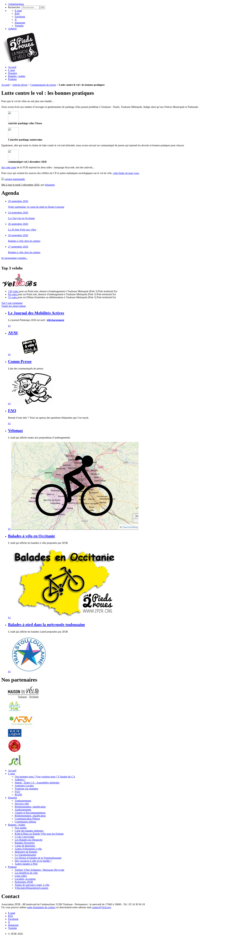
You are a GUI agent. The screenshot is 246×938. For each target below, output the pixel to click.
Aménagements (23, 800)
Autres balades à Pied (26, 863)
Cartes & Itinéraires (25, 845)
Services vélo (22, 803)
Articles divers (19, 84)
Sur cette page (8, 167)
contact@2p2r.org (101, 907)
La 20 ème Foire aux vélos (22, 229)
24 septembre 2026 (18, 212)
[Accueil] (20, 62)
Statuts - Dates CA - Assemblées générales (37, 782)
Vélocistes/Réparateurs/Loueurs (31, 888)
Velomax (15, 430)
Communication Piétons (27, 818)
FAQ (12, 410)
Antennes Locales (24, 785)
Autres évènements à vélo (28, 848)
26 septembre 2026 (18, 224)
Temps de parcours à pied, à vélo (32, 885)
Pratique (12, 79)
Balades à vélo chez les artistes (24, 241)
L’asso (11, 70)
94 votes (13, 294)
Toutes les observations (13, 306)
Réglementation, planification (30, 806)
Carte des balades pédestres (29, 830)
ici (9, 325)
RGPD (18, 794)
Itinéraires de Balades (26, 851)
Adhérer (12, 28)
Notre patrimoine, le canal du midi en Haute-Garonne (36, 206)
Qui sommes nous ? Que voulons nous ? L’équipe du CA (45, 776)
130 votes (13, 291)
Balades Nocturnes (25, 842)
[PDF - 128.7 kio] (13, 121)
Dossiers (12, 73)
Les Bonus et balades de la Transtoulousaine (38, 857)
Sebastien (50, 184)
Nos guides (21, 827)
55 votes (13, 297)
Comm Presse (20, 361)
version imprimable (14, 179)
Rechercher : (14, 7)
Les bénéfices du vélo (26, 872)
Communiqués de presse (43, 84)
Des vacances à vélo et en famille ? (33, 860)
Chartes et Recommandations (30, 812)
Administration (16, 4)
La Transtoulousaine (25, 854)
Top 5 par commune (12, 303)
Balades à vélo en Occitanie (31, 536)
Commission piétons (25, 821)
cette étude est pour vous (126, 173)
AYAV (13, 333)
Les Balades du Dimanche (29, 839)
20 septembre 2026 (18, 201)
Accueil (12, 67)
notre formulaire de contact (41, 907)
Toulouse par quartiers (26, 788)
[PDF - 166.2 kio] (13, 137)
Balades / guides (16, 76)
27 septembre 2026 (18, 246)
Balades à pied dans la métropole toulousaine (46, 624)
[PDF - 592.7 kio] (13, 159)
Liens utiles (21, 875)
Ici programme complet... (14, 258)
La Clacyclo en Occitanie (21, 218)
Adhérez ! (20, 779)
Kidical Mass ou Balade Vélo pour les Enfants (39, 833)
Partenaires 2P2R (24, 881)
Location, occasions (25, 878)
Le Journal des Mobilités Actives (36, 313)
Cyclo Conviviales (24, 836)
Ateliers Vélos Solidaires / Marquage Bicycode (39, 869)
